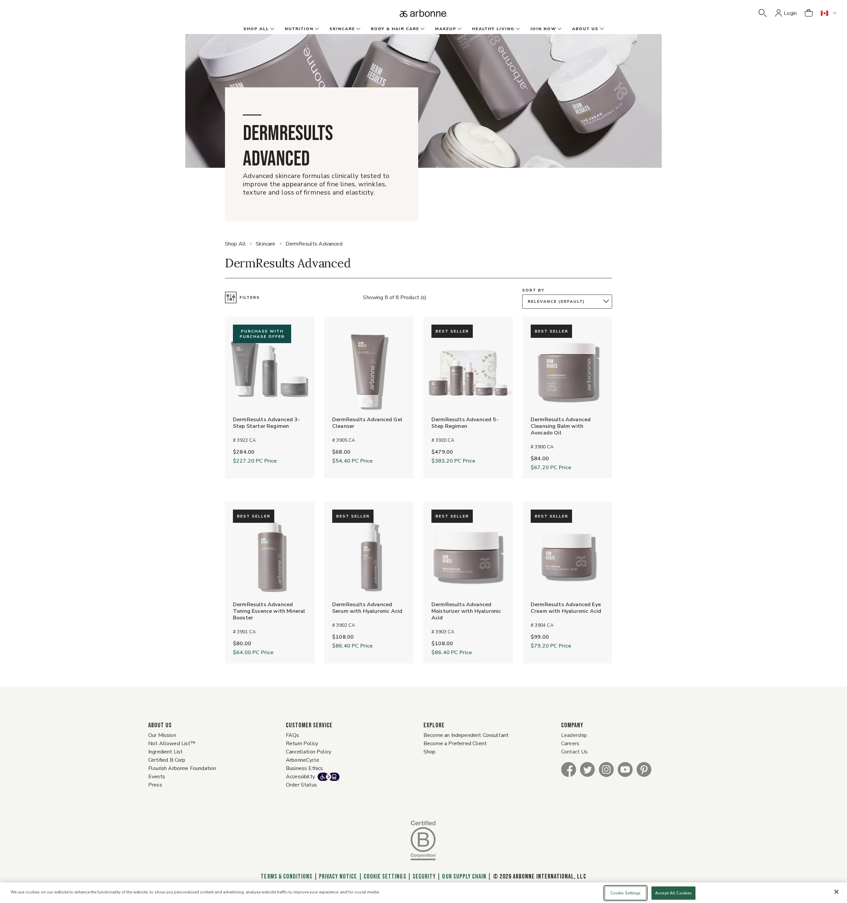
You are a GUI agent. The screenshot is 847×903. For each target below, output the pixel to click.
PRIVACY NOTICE (338, 876)
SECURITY (424, 876)
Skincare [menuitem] (342, 28)
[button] (763, 13)
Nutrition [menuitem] (299, 28)
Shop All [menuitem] (256, 28)
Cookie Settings (385, 876)
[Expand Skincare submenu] (357, 29)
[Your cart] (809, 13)
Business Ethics (304, 768)
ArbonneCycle (302, 760)
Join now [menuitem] (543, 28)
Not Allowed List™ (172, 743)
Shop (430, 751)
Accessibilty (300, 776)
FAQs (292, 735)
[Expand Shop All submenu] (271, 29)
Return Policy (302, 743)
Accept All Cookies (673, 893)
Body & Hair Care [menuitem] (395, 28)
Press (155, 785)
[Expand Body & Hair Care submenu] (421, 29)
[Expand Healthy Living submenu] (517, 29)
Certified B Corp (167, 760)
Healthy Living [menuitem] (493, 28)
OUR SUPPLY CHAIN (464, 876)
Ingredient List (165, 751)
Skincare (265, 244)
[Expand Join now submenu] (558, 29)
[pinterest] (644, 769)
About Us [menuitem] (585, 28)
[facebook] (568, 769)
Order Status (301, 785)
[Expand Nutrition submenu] (316, 29)
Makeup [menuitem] (445, 28)
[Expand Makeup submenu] (459, 29)
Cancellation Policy (308, 751)
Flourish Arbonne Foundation (182, 768)
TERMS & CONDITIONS (286, 876)
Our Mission (162, 735)
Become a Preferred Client (455, 743)
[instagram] (606, 769)
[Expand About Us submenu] (601, 29)
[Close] (836, 891)
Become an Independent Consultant (466, 735)
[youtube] (625, 769)
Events (156, 776)
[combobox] (568, 301)
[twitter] (587, 769)
